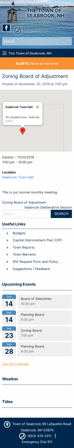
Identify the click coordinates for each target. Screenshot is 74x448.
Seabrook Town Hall (18, 177)
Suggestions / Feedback (31, 269)
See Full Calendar (15, 364)
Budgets (19, 233)
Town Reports (24, 247)
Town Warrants (24, 254)
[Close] (38, 107)
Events (9, 121)
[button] (22, 131)
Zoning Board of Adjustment (24, 202)
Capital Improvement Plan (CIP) (37, 240)
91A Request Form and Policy (35, 261)
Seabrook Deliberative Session (48, 207)
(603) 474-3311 (34, 30)
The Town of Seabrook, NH (30, 53)
